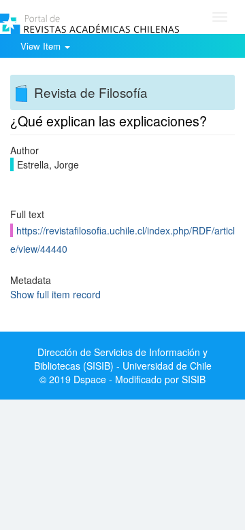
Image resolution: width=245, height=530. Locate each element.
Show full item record (55, 294)
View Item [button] (41, 45)
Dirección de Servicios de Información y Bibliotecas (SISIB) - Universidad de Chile (123, 358)
